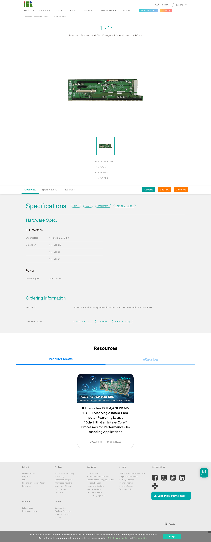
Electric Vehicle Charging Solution (101, 479)
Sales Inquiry (27, 508)
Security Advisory (126, 479)
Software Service (126, 486)
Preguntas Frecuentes (128, 476)
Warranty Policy (125, 489)
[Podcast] (154, 485)
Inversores (26, 486)
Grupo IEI (26, 476)
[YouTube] (173, 476)
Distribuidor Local (29, 511)
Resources (69, 189)
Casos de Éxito (61, 508)
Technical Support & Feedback (132, 473)
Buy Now (164, 189)
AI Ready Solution (94, 483)
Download (181, 189)
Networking (59, 476)
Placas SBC (48, 16)
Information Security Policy (33, 483)
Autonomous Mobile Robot (98, 476)
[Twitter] (163, 476)
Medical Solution (94, 489)
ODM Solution (92, 473)
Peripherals (59, 492)
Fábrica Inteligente (94, 492)
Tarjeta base (60, 16)
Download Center (62, 514)
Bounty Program (126, 483)
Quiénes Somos (28, 473)
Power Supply (60, 489)
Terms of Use (140, 538)
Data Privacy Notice (118, 538)
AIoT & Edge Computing (64, 473)
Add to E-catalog (124, 205)
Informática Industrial (63, 483)
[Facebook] (154, 476)
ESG (24, 479)
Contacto (148, 189)
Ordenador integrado (33, 16)
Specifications (49, 189)
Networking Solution (95, 486)
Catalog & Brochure (63, 511)
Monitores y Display (63, 486)
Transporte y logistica (95, 495)
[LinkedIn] (182, 476)
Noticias (58, 517)
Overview (30, 189)
